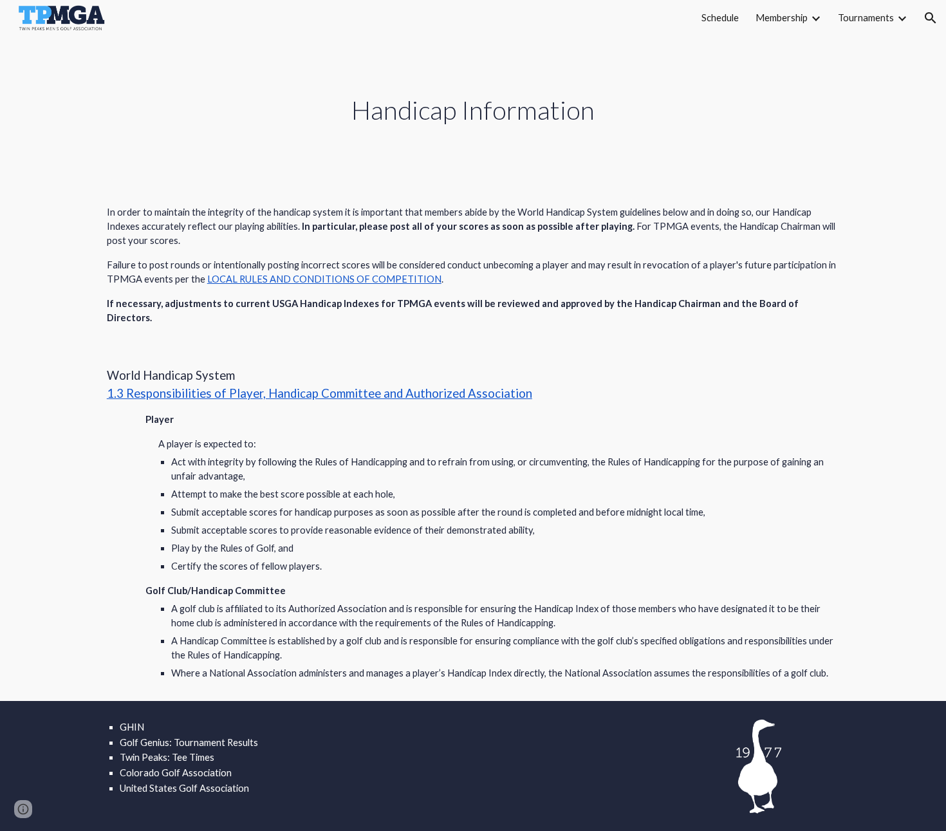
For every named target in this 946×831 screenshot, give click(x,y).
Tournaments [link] (866, 17)
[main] (473, 110)
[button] (930, 18)
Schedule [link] (720, 17)
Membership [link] (782, 17)
